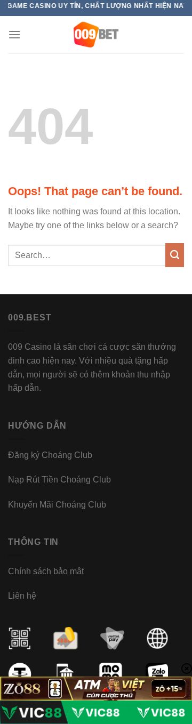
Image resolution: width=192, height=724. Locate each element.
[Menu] (14, 34)
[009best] (96, 35)
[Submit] (174, 255)
